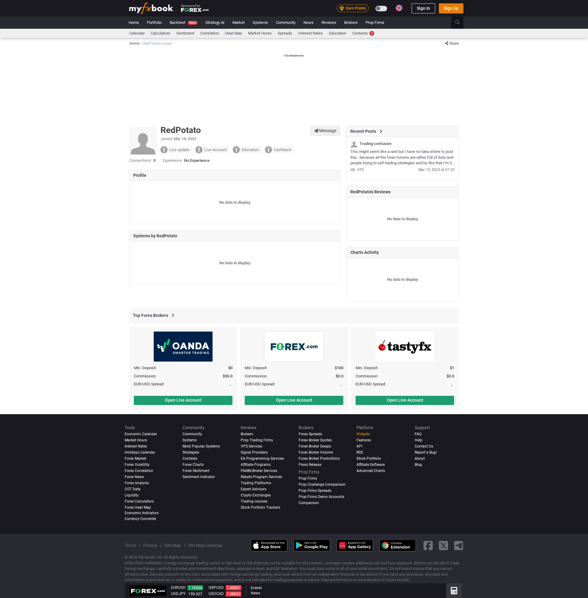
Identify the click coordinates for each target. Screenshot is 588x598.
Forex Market (135, 458)
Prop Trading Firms (257, 440)
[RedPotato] (354, 143)
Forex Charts (193, 464)
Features (363, 440)
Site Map (172, 545)
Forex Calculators (139, 501)
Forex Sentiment (196, 471)
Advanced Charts (370, 471)
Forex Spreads (310, 434)
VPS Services (251, 446)
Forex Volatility (137, 464)
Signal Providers (254, 452)
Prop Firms (375, 22)
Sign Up (451, 8)
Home (134, 22)
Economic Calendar (141, 434)
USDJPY (178, 593)
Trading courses (254, 501)
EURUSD (178, 587)
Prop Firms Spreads (315, 490)
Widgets (363, 434)
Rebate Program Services (261, 477)
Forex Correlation (139, 471)
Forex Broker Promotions (319, 458)
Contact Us (424, 446)
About (420, 458)
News (308, 22)
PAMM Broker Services (259, 471)
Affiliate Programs (256, 464)
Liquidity (132, 495)
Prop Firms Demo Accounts (321, 497)
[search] (461, 23)
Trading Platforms (256, 483)
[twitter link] (443, 545)
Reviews (329, 22)
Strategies (191, 452)
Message (327, 130)
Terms (130, 545)
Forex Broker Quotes (315, 440)
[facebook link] (428, 545)
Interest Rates (310, 33)
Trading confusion (375, 144)
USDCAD (216, 593)
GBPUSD (216, 587)
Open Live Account (183, 400)
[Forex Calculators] (454, 590)
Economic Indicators (142, 513)
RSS (359, 452)
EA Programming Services (262, 458)
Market (238, 22)
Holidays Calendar (140, 452)
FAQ (418, 434)
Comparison (309, 503)
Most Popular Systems (201, 446)
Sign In (423, 8)
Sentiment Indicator (199, 477)
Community (286, 22)
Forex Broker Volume (316, 452)
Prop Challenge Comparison (322, 484)
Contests (362, 33)
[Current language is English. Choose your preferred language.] (399, 8)
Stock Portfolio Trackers (260, 507)
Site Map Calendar (205, 545)
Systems (260, 22)
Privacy (150, 545)
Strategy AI (214, 22)
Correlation (209, 33)
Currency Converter (140, 519)
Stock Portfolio (368, 458)
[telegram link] (458, 545)
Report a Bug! (426, 452)
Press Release (310, 464)
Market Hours (260, 33)
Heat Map (233, 33)
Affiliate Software (370, 464)
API (359, 446)
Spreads (285, 33)
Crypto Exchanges (256, 495)
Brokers (351, 22)
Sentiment (185, 33)
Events (256, 588)
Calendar (137, 33)
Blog (418, 464)
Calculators (160, 33)
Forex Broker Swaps (315, 446)
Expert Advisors (253, 489)
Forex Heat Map (138, 507)
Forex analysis (137, 483)
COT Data (133, 489)
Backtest (183, 22)
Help (418, 440)
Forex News (134, 477)
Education (337, 33)
